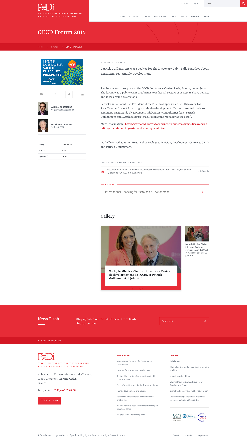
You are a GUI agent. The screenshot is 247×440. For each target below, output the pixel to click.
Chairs (147, 16)
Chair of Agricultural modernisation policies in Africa (189, 369)
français (176, 435)
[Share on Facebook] (55, 94)
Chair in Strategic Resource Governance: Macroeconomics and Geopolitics (188, 398)
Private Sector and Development (131, 414)
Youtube (188, 435)
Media (206, 16)
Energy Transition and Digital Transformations (137, 385)
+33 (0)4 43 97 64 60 (64, 390)
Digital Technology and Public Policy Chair (189, 390)
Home (40, 47)
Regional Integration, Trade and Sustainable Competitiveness (136, 378)
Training (195, 16)
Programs (134, 16)
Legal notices (203, 435)
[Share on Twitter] (68, 94)
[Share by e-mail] (41, 94)
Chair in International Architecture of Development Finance (186, 383)
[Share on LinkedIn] (82, 94)
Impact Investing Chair (180, 376)
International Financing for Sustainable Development (137, 192)
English (196, 3)
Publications (160, 16)
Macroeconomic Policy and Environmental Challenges (135, 398)
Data (174, 16)
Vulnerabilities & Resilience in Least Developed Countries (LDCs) (137, 407)
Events (183, 16)
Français (184, 3)
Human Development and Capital (131, 390)
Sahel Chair (175, 361)
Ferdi (122, 16)
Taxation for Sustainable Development (134, 370)
